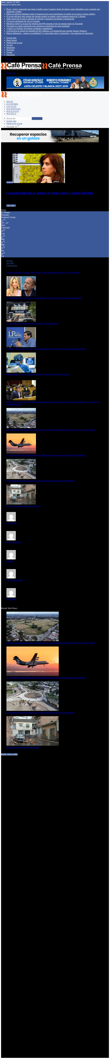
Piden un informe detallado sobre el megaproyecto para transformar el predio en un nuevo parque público (50, 14)
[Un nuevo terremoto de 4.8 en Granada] (21, 504)
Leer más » (11, 205)
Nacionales (13, 109)
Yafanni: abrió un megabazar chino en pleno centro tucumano (32, 323)
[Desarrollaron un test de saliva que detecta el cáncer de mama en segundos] (21, 372)
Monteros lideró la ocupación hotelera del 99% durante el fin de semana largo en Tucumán (44, 24)
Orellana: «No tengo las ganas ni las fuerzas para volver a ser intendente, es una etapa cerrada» (46, 349)
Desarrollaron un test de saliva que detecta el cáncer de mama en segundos (37, 374)
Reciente (10, 263)
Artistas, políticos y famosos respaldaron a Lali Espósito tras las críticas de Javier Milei (42, 272)
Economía (12, 104)
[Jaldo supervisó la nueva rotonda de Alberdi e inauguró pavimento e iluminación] (21, 478)
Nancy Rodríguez (13, 542)
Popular (9, 261)
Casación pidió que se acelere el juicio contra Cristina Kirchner (50, 193)
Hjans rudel (11, 599)
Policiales (12, 111)
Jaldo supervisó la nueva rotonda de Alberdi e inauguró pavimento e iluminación (40, 19)
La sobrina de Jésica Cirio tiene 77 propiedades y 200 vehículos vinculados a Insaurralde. (44, 298)
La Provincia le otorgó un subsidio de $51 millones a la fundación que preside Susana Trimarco (46, 31)
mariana (9, 561)
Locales (11, 106)
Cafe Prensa (11, 523)
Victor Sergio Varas (14, 580)
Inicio (9, 101)
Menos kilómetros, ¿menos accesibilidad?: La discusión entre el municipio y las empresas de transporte (49, 33)
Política (11, 114)
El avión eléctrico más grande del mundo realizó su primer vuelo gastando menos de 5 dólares (46, 16)
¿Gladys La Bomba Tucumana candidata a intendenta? (29, 28)
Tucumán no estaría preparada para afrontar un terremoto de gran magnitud (38, 26)
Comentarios (11, 265)
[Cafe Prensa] (41, 68)
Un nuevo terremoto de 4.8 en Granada (23, 21)
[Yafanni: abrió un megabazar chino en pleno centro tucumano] (21, 321)
